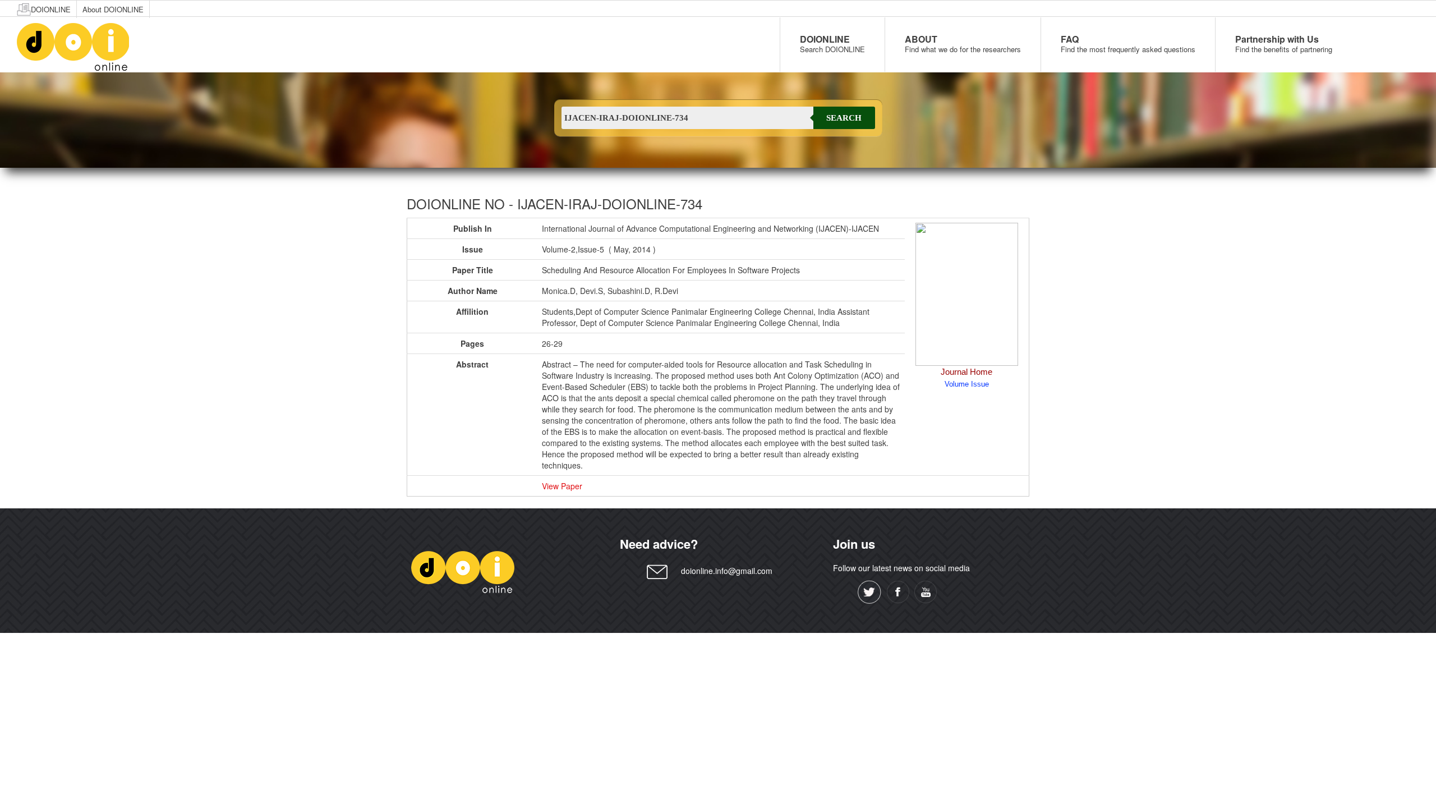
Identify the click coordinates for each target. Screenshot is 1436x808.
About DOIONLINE (113, 9)
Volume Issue (967, 384)
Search (844, 117)
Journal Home (966, 372)
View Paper (562, 486)
